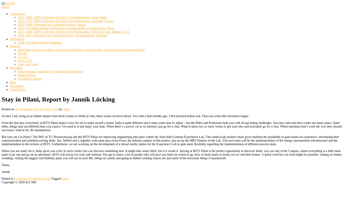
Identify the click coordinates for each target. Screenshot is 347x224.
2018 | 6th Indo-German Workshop (40, 42)
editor (66, 109)
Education (16, 68)
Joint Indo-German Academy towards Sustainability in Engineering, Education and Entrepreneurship (81, 50)
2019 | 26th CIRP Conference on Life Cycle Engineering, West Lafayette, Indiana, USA (74, 31)
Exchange (20, 178)
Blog (13, 82)
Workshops (17, 39)
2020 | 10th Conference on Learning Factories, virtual (52, 24)
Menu (5, 7)
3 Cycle (23, 57)
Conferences (18, 13)
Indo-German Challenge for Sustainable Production (50, 71)
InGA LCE (25, 60)
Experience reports (29, 78)
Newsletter (16, 86)
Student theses (27, 75)
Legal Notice (18, 89)
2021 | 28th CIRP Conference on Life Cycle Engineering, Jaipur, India (62, 17)
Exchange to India (39, 178)
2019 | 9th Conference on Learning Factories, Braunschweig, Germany (63, 35)
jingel (65, 178)
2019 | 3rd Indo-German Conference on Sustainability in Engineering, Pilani (66, 28)
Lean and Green (28, 64)
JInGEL (23, 53)
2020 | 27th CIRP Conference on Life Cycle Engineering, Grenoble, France (65, 21)
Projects (15, 46)
